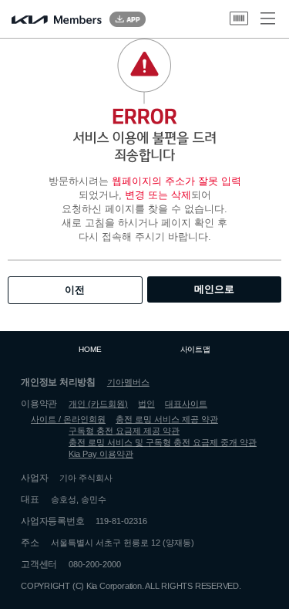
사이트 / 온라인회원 (68, 419)
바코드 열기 (239, 18)
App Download (127, 19)
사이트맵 (195, 349)
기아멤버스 (128, 382)
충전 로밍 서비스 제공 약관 (167, 419)
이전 (75, 290)
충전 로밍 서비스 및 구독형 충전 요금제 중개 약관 (163, 442)
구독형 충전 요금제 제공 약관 (124, 430)
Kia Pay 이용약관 (101, 453)
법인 (146, 403)
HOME (90, 349)
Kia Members (57, 19)
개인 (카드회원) (98, 403)
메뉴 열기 (267, 18)
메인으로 (214, 289)
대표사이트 (186, 403)
